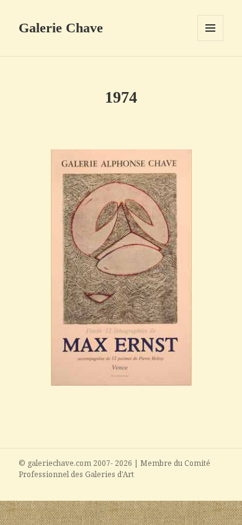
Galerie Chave (61, 27)
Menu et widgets (210, 40)
